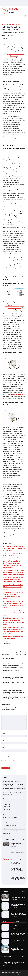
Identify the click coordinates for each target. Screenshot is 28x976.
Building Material (6, 806)
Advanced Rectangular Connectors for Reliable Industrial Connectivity (13, 664)
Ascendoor (9, 974)
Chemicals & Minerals (8, 812)
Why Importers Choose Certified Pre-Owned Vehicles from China (17, 845)
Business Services (7, 809)
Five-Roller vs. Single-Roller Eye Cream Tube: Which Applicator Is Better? (18, 934)
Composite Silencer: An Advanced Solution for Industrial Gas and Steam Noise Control (17, 870)
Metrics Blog (14, 9)
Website (3, 747)
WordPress (22, 974)
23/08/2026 (6, 965)
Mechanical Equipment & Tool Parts (11, 24)
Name (3, 733)
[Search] (25, 16)
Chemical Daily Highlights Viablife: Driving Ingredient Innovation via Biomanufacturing (17, 861)
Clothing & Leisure (7, 814)
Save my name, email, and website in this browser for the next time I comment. (14, 755)
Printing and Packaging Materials (10, 830)
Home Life (5, 822)
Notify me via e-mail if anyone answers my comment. (13, 761)
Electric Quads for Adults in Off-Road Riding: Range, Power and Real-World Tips (18, 878)
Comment (4, 713)
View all (23, 839)
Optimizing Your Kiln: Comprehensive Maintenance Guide (13, 677)
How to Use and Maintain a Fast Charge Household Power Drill (18, 941)
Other (4, 828)
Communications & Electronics (10, 817)
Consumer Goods (7, 820)
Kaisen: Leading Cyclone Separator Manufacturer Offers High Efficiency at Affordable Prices (13, 692)
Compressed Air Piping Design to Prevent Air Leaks (18, 853)
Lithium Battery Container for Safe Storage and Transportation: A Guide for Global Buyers (17, 948)
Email (3, 740)
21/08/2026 (14, 899)
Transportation (6, 833)
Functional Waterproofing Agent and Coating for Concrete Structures (18, 927)
